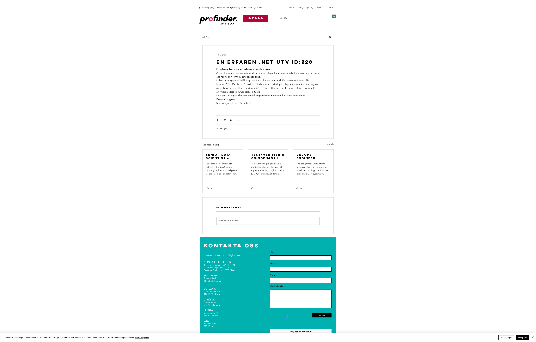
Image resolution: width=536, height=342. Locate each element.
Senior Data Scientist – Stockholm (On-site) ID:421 (222, 156)
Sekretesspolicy (142, 337)
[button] (334, 15)
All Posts (206, 37)
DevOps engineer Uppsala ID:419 (311, 156)
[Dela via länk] (238, 120)
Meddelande (276, 286)
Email (273, 263)
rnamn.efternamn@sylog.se (223, 255)
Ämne (273, 275)
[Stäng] (532, 337)
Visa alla (330, 144)
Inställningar (506, 337)
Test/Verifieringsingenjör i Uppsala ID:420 (268, 156)
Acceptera (522, 337)
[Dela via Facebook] (217, 120)
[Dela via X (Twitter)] (224, 120)
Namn (273, 252)
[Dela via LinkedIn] (231, 120)
